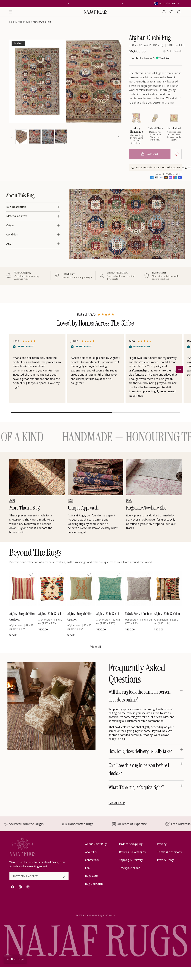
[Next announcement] (122, 3)
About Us (91, 852)
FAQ (87, 868)
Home (12, 21)
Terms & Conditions (169, 852)
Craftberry (109, 915)
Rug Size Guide (94, 883)
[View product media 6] (61, 136)
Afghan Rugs (24, 21)
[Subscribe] (64, 876)
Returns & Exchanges (132, 852)
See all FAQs (117, 803)
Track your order (129, 868)
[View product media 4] (35, 136)
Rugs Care (91, 875)
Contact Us (92, 860)
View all (95, 647)
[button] (10, 11)
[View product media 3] (21, 136)
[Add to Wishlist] (177, 154)
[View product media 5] (48, 136)
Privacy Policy (165, 860)
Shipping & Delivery (131, 860)
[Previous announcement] (69, 3)
